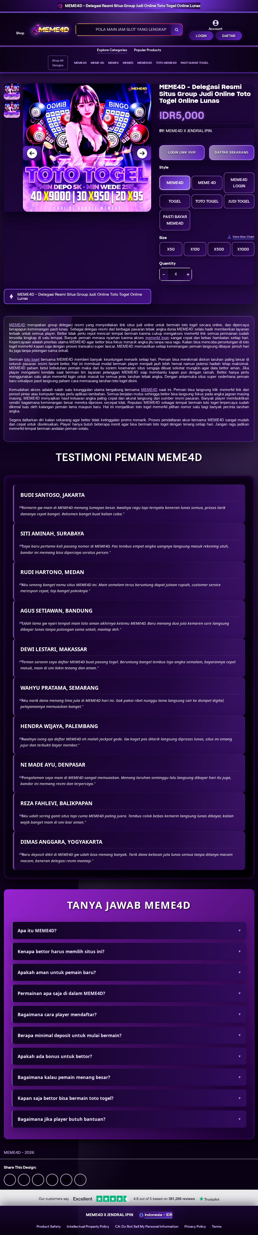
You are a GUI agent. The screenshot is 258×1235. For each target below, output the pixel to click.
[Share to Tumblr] (80, 1179)
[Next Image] (142, 153)
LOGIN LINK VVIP (182, 152)
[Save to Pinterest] (52, 1179)
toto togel (31, 359)
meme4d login (157, 338)
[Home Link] (50, 29)
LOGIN (201, 36)
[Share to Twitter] (10, 1179)
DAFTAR (228, 36)
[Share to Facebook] (24, 1179)
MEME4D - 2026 (19, 1152)
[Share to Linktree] (38, 1179)
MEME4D (17, 325)
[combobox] (123, 29)
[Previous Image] (32, 153)
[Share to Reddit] (66, 1179)
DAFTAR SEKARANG (231, 152)
